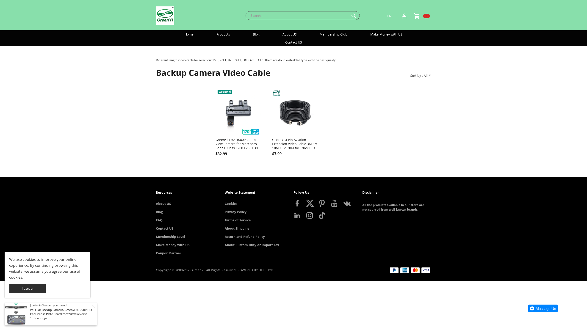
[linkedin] (298, 216)
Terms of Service (238, 220)
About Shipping (237, 228)
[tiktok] (322, 216)
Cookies (231, 203)
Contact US (165, 228)
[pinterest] (322, 204)
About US (163, 203)
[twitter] (310, 204)
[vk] (347, 204)
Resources (164, 192)
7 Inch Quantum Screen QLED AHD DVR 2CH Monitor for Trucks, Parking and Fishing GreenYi (60, 314)
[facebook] (298, 204)
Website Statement (240, 192)
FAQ (159, 220)
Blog (159, 212)
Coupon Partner (168, 253)
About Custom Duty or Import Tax (252, 245)
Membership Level (170, 236)
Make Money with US (173, 245)
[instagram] (310, 216)
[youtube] (335, 204)
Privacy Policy (235, 212)
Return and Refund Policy (245, 236)
